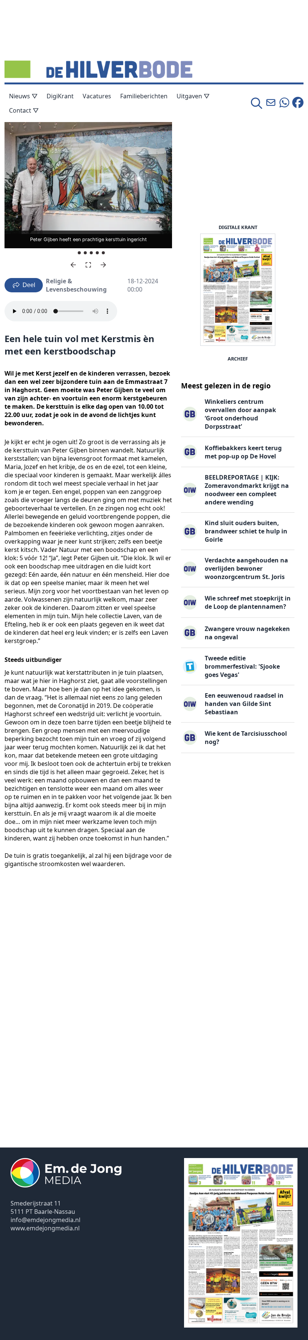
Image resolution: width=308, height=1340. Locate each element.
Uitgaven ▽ (193, 96)
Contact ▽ (24, 110)
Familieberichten (144, 96)
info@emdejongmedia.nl (45, 1220)
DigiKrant (60, 96)
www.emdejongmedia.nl (45, 1228)
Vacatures (97, 96)
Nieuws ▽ (23, 96)
